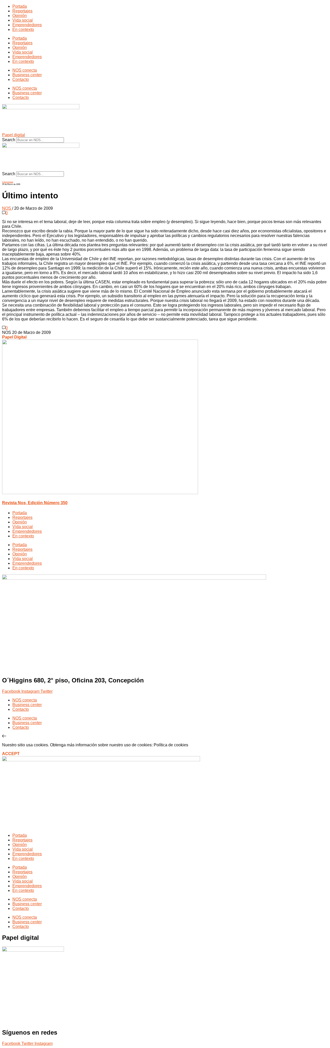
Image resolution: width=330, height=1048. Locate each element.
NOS (7, 208)
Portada (19, 6)
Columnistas (7, 182)
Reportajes (22, 11)
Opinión (19, 15)
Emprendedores (27, 25)
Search (8, 140)
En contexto (23, 29)
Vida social (22, 20)
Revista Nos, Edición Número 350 (35, 503)
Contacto (20, 79)
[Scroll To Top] (4, 736)
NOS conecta (24, 70)
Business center (27, 75)
